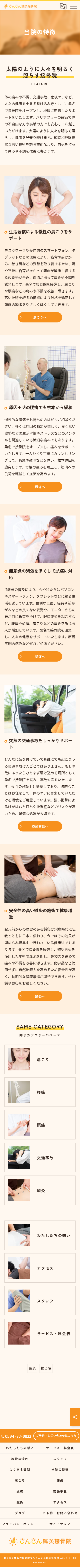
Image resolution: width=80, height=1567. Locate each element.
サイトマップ (60, 1524)
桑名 (32, 1368)
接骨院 (46, 1368)
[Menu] (73, 6)
